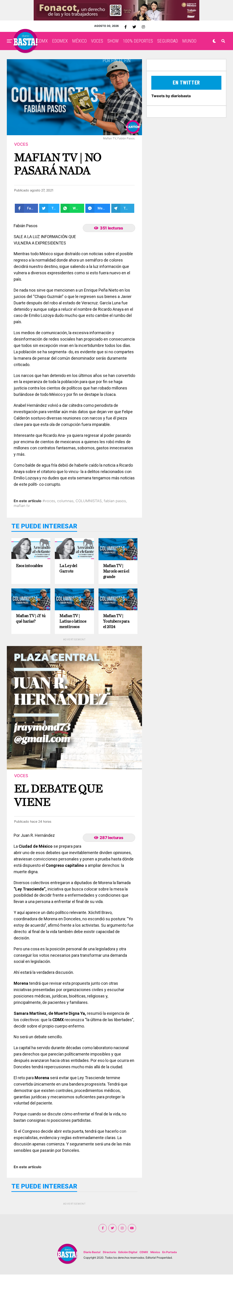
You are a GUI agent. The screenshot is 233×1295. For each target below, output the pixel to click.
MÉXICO (79, 41)
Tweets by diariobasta (171, 96)
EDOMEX (60, 41)
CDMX (42, 41)
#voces (49, 501)
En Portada (169, 1252)
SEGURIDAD (167, 41)
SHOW (113, 41)
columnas (65, 501)
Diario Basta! (92, 1252)
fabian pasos (115, 501)
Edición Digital (127, 1252)
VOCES (97, 41)
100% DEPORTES (138, 41)
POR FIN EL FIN (117, 60)
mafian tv (22, 505)
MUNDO (189, 41)
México (155, 1252)
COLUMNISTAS (89, 501)
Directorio (109, 1252)
